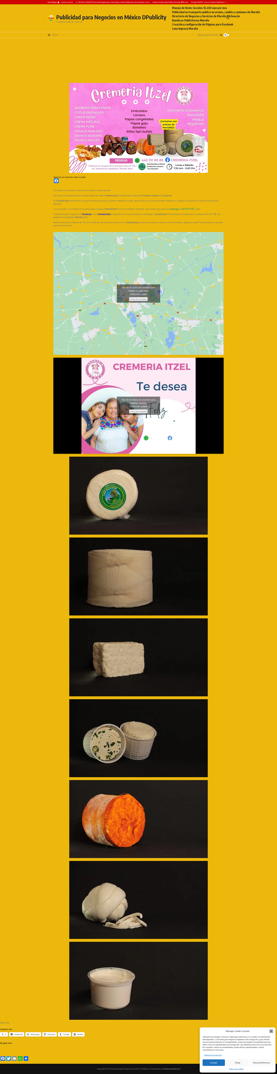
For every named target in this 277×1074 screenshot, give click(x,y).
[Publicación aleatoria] (221, 35)
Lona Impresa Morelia (185, 28)
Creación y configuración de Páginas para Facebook (202, 24)
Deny (237, 1062)
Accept (213, 1062)
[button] (271, 1031)
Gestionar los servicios (213, 1055)
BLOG (55, 35)
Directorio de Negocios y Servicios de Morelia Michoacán (206, 16)
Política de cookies (236, 1069)
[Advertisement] (138, 59)
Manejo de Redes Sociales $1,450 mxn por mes (199, 8)
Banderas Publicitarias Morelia (190, 20)
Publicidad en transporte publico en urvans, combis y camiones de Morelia (216, 12)
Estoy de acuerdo (138, 299)
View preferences (261, 1062)
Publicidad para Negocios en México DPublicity (111, 17)
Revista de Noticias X (172, 1069)
